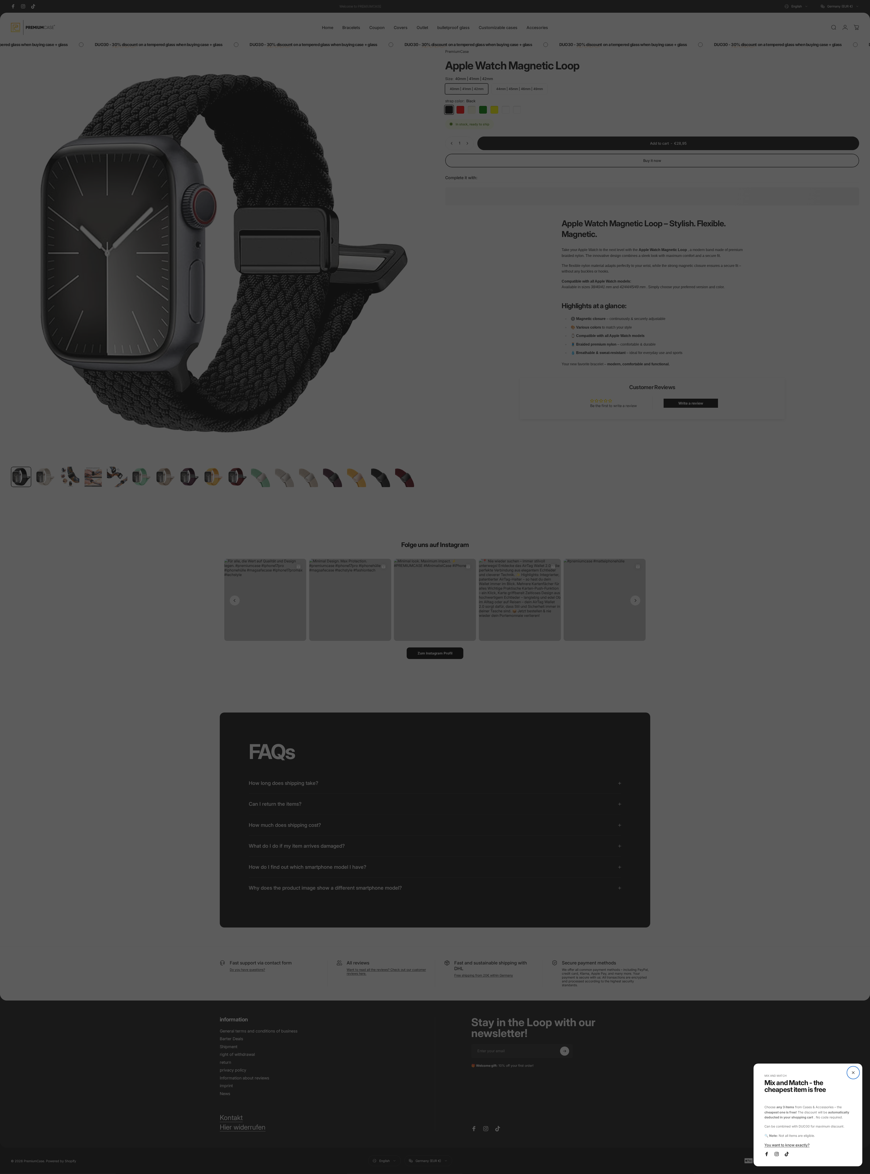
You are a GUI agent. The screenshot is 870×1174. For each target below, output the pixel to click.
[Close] (853, 1072)
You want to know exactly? (787, 1145)
